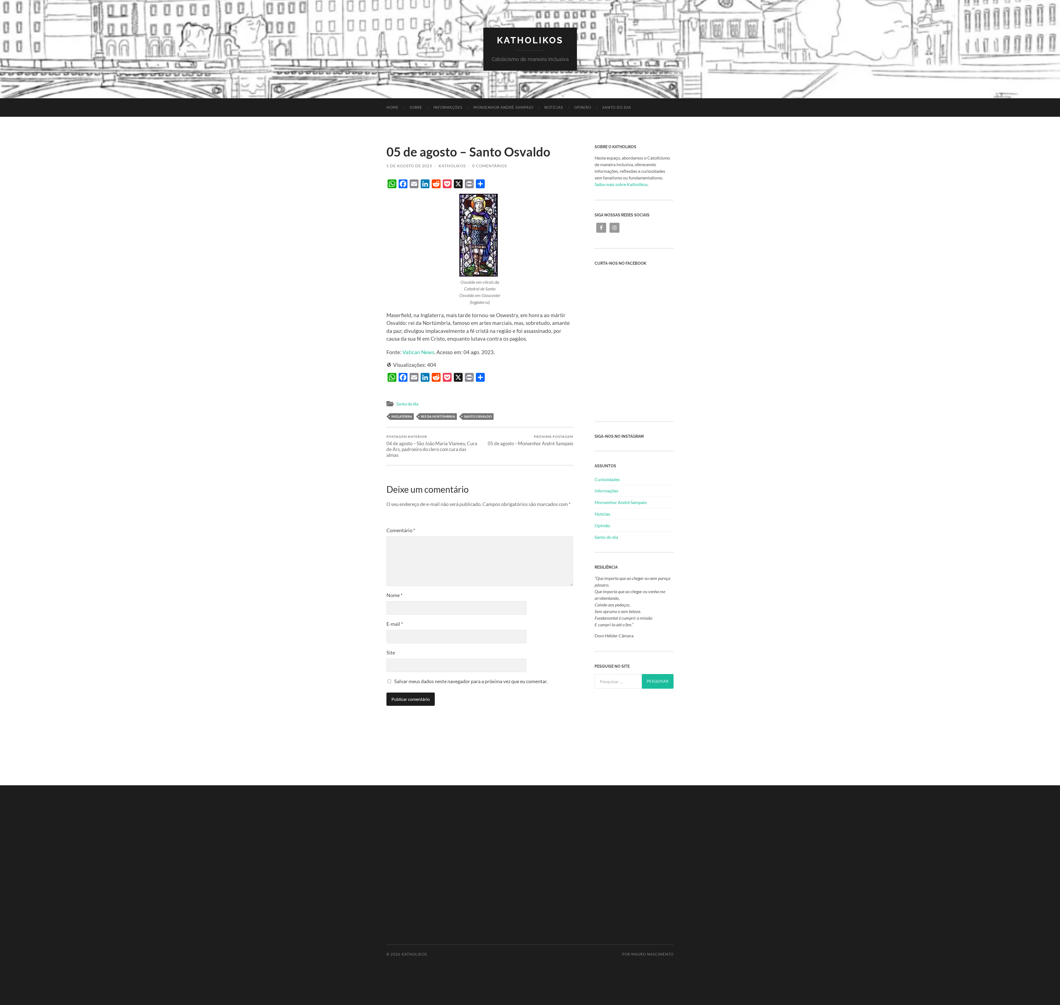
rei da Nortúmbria (438, 416)
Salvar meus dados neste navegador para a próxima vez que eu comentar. (471, 681)
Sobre (416, 107)
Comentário (400, 530)
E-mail (394, 624)
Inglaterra (401, 416)
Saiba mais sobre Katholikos (621, 184)
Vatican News (418, 352)
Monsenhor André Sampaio (503, 107)
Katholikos (530, 40)
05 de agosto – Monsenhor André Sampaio (530, 440)
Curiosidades (607, 479)
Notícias (553, 107)
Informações (447, 107)
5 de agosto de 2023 (409, 165)
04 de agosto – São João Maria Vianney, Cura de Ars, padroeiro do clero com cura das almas (431, 446)
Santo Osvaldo (478, 416)
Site (390, 652)
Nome (394, 595)
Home (392, 107)
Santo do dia (616, 107)
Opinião (582, 107)
